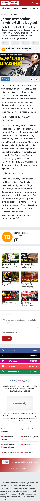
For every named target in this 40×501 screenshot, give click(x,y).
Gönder (6, 338)
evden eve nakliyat (8, 491)
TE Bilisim (18, 235)
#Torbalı (15, 43)
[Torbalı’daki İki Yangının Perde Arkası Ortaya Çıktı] (29, 258)
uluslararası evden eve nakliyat (12, 483)
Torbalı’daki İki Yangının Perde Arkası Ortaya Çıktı (29, 266)
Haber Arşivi (28, 452)
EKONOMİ (8, 388)
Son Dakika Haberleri (11, 452)
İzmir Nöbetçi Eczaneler (7, 430)
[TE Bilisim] (7, 237)
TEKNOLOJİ (30, 388)
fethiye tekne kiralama (25, 488)
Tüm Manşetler (29, 444)
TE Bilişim (25, 469)
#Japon (5, 43)
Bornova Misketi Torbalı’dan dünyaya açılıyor (10, 266)
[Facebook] (12, 381)
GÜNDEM (6, 9)
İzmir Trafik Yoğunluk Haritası (29, 438)
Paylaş (6, 79)
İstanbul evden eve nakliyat (27, 491)
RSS (6, 462)
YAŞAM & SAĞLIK (19, 388)
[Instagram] (20, 381)
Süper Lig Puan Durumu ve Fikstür (8, 446)
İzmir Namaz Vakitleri (7, 438)
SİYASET (16, 9)
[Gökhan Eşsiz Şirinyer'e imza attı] (10, 296)
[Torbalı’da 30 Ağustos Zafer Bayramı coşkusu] (29, 296)
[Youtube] (24, 381)
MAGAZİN (34, 9)
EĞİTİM (34, 386)
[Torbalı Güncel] (10, 2)
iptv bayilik (4, 485)
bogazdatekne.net (8, 488)
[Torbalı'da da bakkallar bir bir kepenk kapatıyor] (29, 277)
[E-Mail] (16, 240)
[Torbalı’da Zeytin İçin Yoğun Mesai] (10, 277)
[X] (16, 381)
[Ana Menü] (37, 3)
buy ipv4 (3, 494)
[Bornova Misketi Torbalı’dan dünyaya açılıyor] (10, 258)
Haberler (4, 15)
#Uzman (25, 43)
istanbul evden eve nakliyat (20, 485)
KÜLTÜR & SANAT (16, 391)
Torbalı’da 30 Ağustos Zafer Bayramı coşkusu (27, 304)
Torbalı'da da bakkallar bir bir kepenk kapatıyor (28, 285)
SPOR (24, 9)
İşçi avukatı (12, 497)
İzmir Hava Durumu (30, 429)
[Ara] (33, 3)
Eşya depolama (31, 483)
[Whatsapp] (28, 381)
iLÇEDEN (27, 391)
